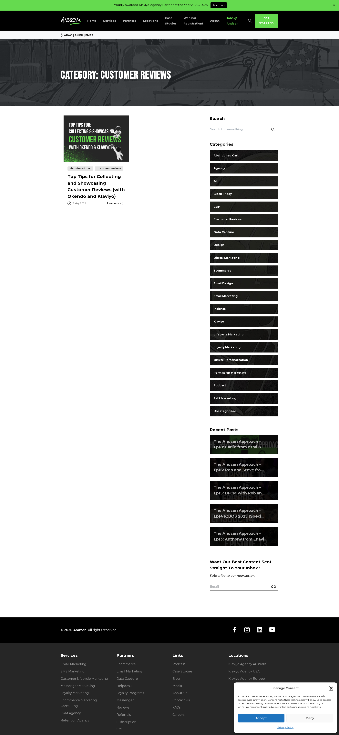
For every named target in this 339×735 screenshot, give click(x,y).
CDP (217, 206)
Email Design (223, 283)
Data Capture (224, 232)
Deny (310, 718)
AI (215, 181)
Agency (219, 168)
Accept (261, 718)
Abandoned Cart (226, 155)
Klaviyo (219, 321)
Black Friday (223, 194)
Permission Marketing (230, 373)
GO (273, 587)
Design (219, 245)
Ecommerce (222, 270)
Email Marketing (226, 296)
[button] (331, 688)
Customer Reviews (228, 219)
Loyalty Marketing (227, 347)
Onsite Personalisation (231, 360)
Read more (218, 5)
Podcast (220, 385)
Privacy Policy (285, 727)
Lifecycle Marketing (228, 334)
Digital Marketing (227, 258)
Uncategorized (225, 411)
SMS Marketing (225, 398)
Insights (220, 309)
